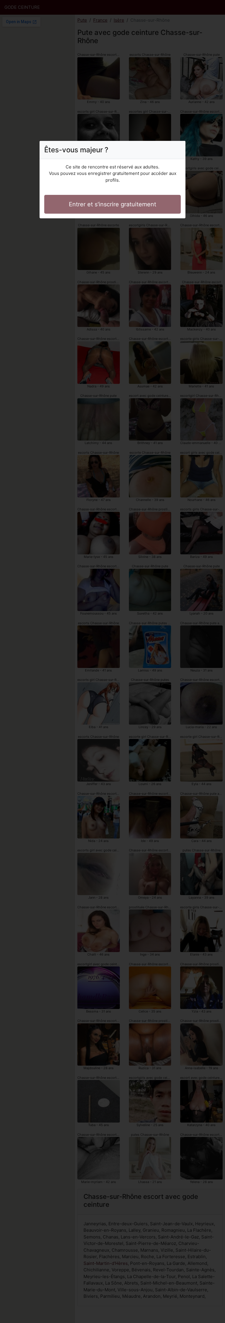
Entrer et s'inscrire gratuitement (112, 204)
